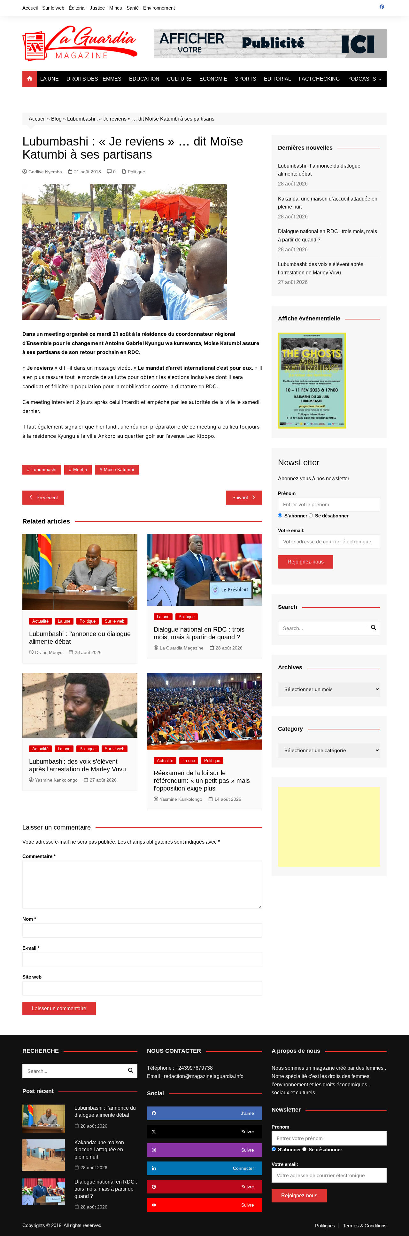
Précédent (47, 497)
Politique (136, 171)
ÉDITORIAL (277, 79)
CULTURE (179, 79)
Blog (56, 119)
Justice (97, 8)
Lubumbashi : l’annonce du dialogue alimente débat (319, 170)
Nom (29, 919)
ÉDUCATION (144, 79)
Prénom (287, 493)
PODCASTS (361, 79)
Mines (115, 8)
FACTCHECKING (319, 79)
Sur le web (53, 8)
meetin (80, 469)
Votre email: (291, 530)
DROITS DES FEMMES (93, 79)
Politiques (325, 1225)
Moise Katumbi (119, 469)
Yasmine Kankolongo (56, 780)
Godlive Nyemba (45, 171)
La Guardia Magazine (182, 647)
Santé (133, 8)
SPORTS (245, 79)
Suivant (240, 497)
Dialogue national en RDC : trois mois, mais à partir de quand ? (327, 235)
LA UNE (49, 79)
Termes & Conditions (365, 1225)
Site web (32, 977)
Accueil (30, 8)
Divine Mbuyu (49, 652)
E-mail (31, 948)
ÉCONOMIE (213, 79)
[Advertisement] (329, 827)
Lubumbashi (43, 469)
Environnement (159, 8)
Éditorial (77, 8)
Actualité (40, 621)
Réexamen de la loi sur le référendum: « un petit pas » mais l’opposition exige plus (202, 780)
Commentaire (39, 856)
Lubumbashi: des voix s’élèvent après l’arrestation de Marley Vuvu (320, 268)
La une (64, 621)
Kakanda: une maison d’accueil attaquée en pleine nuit (327, 203)
